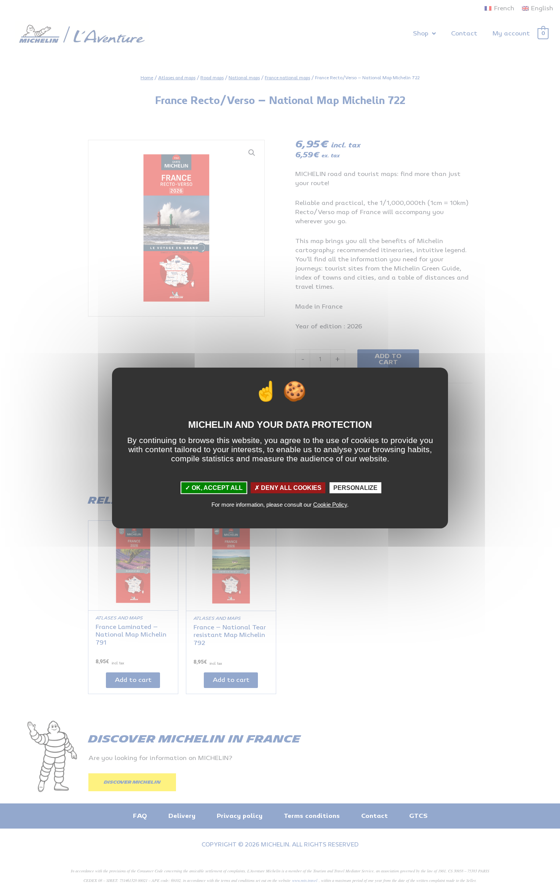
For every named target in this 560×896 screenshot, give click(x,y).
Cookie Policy (330, 504)
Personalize (355, 488)
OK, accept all (216, 488)
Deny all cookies (290, 488)
